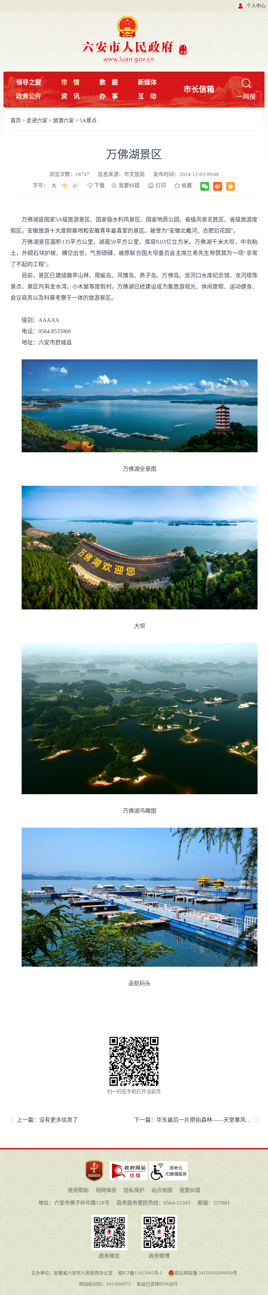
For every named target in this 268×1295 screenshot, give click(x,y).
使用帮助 (78, 1190)
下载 (99, 185)
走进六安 (37, 120)
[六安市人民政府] (134, 18)
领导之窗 (28, 82)
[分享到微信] (204, 186)
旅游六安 (63, 120)
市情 (70, 82)
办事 (108, 96)
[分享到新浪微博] (217, 186)
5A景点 (88, 120)
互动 (147, 96)
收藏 (186, 185)
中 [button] (64, 186)
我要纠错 (129, 185)
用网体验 (106, 1190)
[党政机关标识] (94, 1159)
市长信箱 (199, 89)
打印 (161, 185)
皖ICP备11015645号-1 (140, 1272)
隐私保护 (134, 1190)
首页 (15, 120)
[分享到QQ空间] (230, 186)
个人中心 (256, 5)
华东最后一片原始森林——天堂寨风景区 (206, 1120)
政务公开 (28, 96)
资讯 (70, 96)
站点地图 (161, 1190)
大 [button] (54, 186)
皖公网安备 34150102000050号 (206, 1272)
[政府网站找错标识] (129, 1163)
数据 (108, 82)
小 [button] (74, 186)
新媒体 (147, 82)
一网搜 (246, 96)
